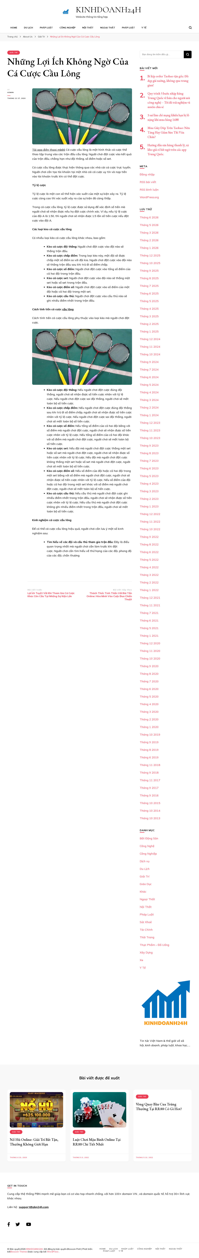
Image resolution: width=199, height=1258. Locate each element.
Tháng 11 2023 (150, 430)
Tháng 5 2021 (149, 628)
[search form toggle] (190, 27)
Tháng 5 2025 (149, 301)
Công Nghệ (147, 846)
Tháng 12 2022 (150, 514)
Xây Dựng (146, 952)
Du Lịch (28, 27)
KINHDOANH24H (108, 10)
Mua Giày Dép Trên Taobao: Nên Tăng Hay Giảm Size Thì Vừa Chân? (169, 132)
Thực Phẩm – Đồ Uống (154, 945)
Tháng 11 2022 (150, 521)
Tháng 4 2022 (149, 567)
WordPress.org (149, 197)
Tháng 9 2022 (149, 537)
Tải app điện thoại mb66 (48, 149)
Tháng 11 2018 (150, 765)
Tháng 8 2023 (149, 453)
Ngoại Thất (107, 27)
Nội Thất (87, 27)
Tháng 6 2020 (149, 689)
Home (13, 27)
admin (10, 92)
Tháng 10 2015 (150, 803)
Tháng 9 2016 (149, 795)
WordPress (52, 1251)
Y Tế (144, 27)
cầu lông (68, 309)
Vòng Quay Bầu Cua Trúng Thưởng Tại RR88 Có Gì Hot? (159, 1106)
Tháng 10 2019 (150, 734)
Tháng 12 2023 (150, 423)
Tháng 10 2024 (150, 354)
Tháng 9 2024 (149, 362)
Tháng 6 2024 (149, 377)
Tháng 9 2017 (149, 788)
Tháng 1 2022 (149, 590)
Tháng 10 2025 (150, 263)
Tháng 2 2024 (149, 407)
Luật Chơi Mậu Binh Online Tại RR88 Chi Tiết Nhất (96, 1142)
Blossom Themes (18, 1251)
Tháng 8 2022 (149, 544)
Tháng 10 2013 (150, 818)
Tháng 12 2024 (150, 339)
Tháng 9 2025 (149, 270)
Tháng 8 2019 (149, 750)
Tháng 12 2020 (150, 643)
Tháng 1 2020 (149, 727)
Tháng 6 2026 (149, 217)
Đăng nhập (147, 174)
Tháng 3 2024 (149, 400)
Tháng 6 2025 (149, 293)
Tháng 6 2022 (149, 552)
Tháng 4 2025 (149, 308)
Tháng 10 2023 (150, 438)
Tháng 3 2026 (149, 232)
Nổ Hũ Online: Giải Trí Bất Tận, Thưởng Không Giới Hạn (34, 1142)
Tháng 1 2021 (149, 635)
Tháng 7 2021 (149, 613)
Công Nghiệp (67, 27)
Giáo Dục (146, 884)
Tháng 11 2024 (150, 346)
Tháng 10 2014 (150, 810)
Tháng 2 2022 (149, 582)
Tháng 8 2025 (149, 278)
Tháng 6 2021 (149, 620)
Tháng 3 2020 (149, 712)
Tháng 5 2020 (149, 696)
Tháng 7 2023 (149, 461)
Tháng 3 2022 (149, 575)
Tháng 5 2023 (149, 476)
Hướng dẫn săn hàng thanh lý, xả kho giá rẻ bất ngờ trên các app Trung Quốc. (168, 149)
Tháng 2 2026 (149, 240)
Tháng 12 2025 (150, 255)
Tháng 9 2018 (149, 772)
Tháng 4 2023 (149, 483)
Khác (143, 891)
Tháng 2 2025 (149, 324)
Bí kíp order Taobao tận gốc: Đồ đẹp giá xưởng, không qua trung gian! (168, 80)
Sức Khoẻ (146, 922)
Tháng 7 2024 (149, 369)
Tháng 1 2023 (149, 506)
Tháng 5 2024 (149, 384)
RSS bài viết (148, 182)
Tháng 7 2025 (149, 286)
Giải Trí (14, 53)
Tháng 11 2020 (150, 651)
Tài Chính (146, 929)
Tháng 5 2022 (149, 559)
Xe (141, 960)
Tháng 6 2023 (149, 468)
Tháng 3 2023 (149, 491)
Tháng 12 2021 (150, 597)
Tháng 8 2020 (149, 673)
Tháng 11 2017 (150, 780)
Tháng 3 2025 (149, 316)
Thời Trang (147, 937)
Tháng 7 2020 (149, 681)
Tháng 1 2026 (149, 248)
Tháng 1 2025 (149, 331)
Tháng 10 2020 (150, 658)
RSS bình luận (149, 189)
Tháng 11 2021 (150, 605)
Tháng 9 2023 (149, 445)
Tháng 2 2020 (149, 719)
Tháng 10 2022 (150, 529)
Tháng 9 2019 (149, 742)
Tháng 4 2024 (149, 392)
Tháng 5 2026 (149, 225)
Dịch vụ (144, 861)
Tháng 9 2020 (149, 666)
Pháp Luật (46, 27)
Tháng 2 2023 (149, 499)
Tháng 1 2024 (149, 415)
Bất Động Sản (149, 838)
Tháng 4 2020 (149, 704)
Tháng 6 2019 (149, 757)
